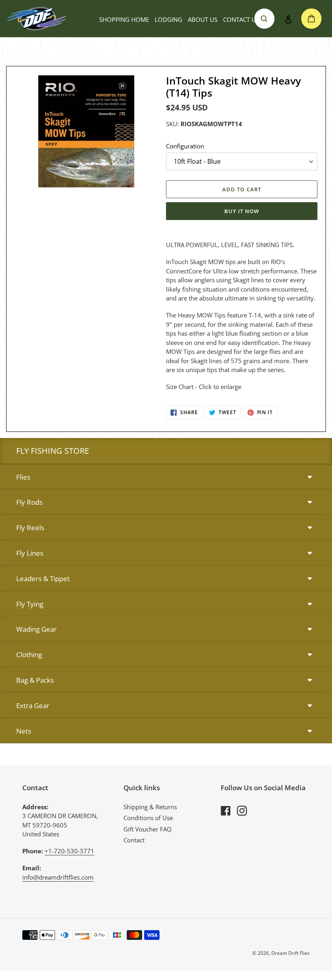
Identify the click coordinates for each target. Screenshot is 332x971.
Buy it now (241, 211)
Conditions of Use (148, 818)
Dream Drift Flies (290, 953)
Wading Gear (36, 629)
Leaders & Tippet (43, 578)
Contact (134, 840)
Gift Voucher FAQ (147, 829)
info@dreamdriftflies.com (58, 877)
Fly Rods (29, 502)
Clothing (29, 654)
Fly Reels (30, 527)
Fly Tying (29, 604)
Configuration (185, 146)
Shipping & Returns (150, 807)
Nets (23, 731)
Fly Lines (29, 553)
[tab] (166, 477)
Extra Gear (32, 705)
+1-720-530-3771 (69, 851)
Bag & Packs (35, 680)
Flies (23, 477)
